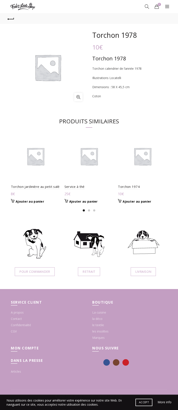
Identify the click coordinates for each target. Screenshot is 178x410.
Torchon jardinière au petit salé (35, 186)
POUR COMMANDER (34, 271)
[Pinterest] (125, 362)
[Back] (11, 18)
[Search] (146, 6)
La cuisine (99, 312)
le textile (98, 325)
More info (164, 402)
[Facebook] (106, 362)
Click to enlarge (78, 97)
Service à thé (74, 186)
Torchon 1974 (129, 186)
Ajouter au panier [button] (30, 201)
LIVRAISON (143, 271)
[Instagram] (116, 362)
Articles (16, 371)
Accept (144, 402)
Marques (98, 338)
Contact (16, 319)
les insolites (100, 331)
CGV (14, 331)
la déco (97, 319)
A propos (17, 312)
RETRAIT (88, 271)
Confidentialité (21, 325)
